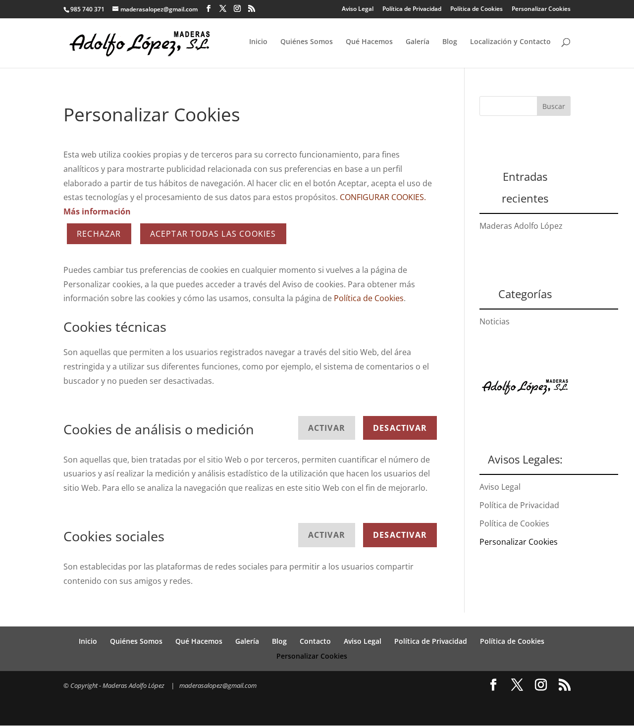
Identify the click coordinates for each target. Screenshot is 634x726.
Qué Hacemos (369, 42)
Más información (97, 211)
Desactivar (400, 427)
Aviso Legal (357, 8)
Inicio (258, 42)
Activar (326, 427)
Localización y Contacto (510, 42)
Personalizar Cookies (541, 8)
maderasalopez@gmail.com (218, 685)
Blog (449, 42)
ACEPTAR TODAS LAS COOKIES (213, 233)
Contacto (315, 641)
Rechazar (99, 233)
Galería (417, 42)
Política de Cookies (476, 8)
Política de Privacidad (411, 8)
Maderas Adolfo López (521, 225)
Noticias (494, 321)
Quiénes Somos (306, 42)
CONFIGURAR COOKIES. (383, 197)
